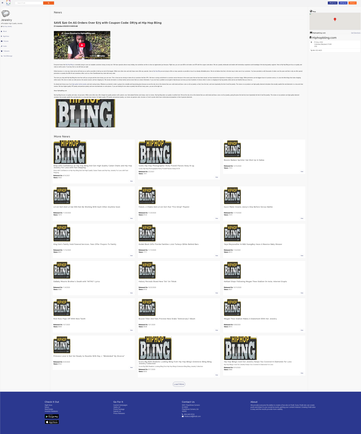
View (131, 181)
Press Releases (119, 413)
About (5, 31)
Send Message (7, 56)
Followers (6, 51)
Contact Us (188, 402)
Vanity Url (116, 407)
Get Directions (355, 33)
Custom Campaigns (120, 405)
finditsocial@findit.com (192, 416)
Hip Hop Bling (69, 64)
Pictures (5, 41)
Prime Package (118, 409)
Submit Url (117, 411)
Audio (5, 46)
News (47, 407)
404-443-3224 (189, 414)
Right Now (6, 36)
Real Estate (49, 409)
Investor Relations (51, 411)
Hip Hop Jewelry (7, 26)
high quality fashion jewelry (79, 84)
